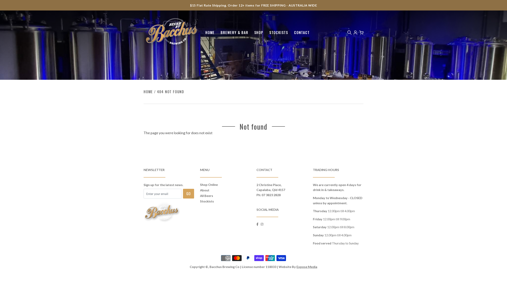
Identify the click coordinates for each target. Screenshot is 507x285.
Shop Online (209, 184)
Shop (258, 32)
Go (188, 193)
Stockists (278, 32)
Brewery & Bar (234, 32)
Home (210, 32)
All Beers (206, 196)
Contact (302, 32)
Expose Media (306, 267)
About (204, 190)
